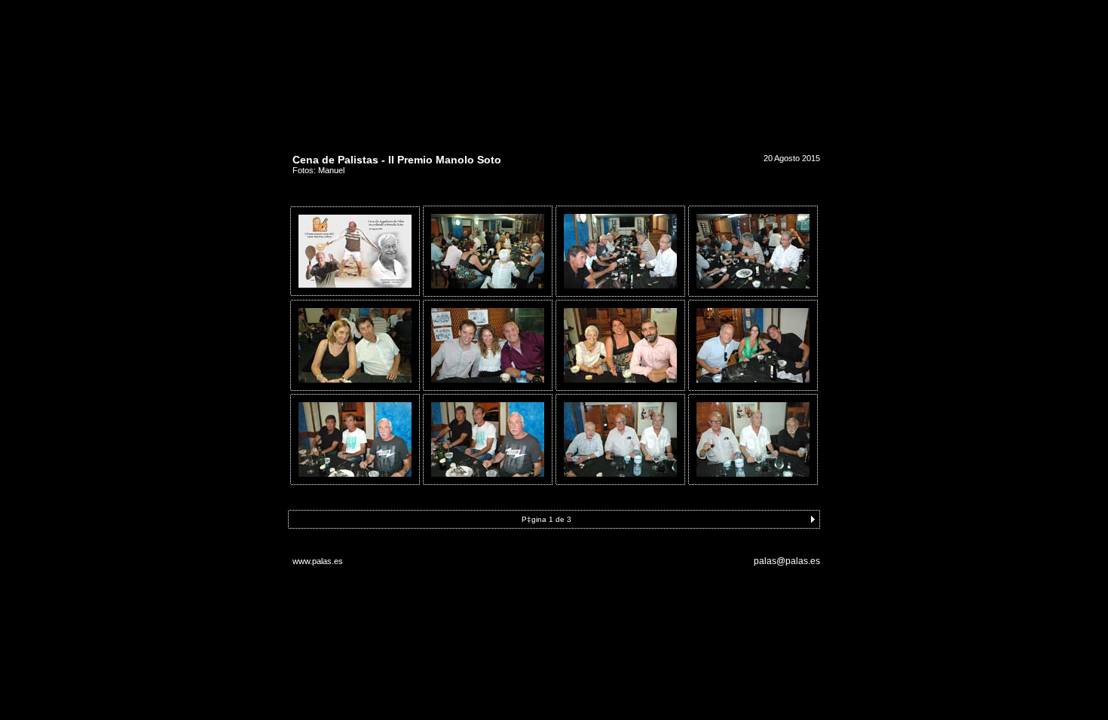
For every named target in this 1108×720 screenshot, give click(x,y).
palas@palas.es (787, 561)
